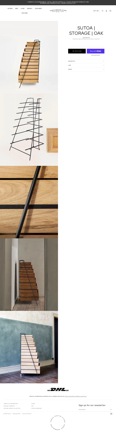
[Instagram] (111, 414)
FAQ (32, 406)
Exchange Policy (16, 413)
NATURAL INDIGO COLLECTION (12, 408)
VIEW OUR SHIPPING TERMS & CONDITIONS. (76, 396)
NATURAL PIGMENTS (9, 406)
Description (71, 61)
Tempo (9, 413)
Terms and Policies (26, 413)
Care (69, 65)
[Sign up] (110, 409)
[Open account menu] (106, 11)
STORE (33, 403)
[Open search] (103, 11)
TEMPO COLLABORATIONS (11, 403)
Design (70, 69)
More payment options (95, 55)
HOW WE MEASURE (36, 408)
